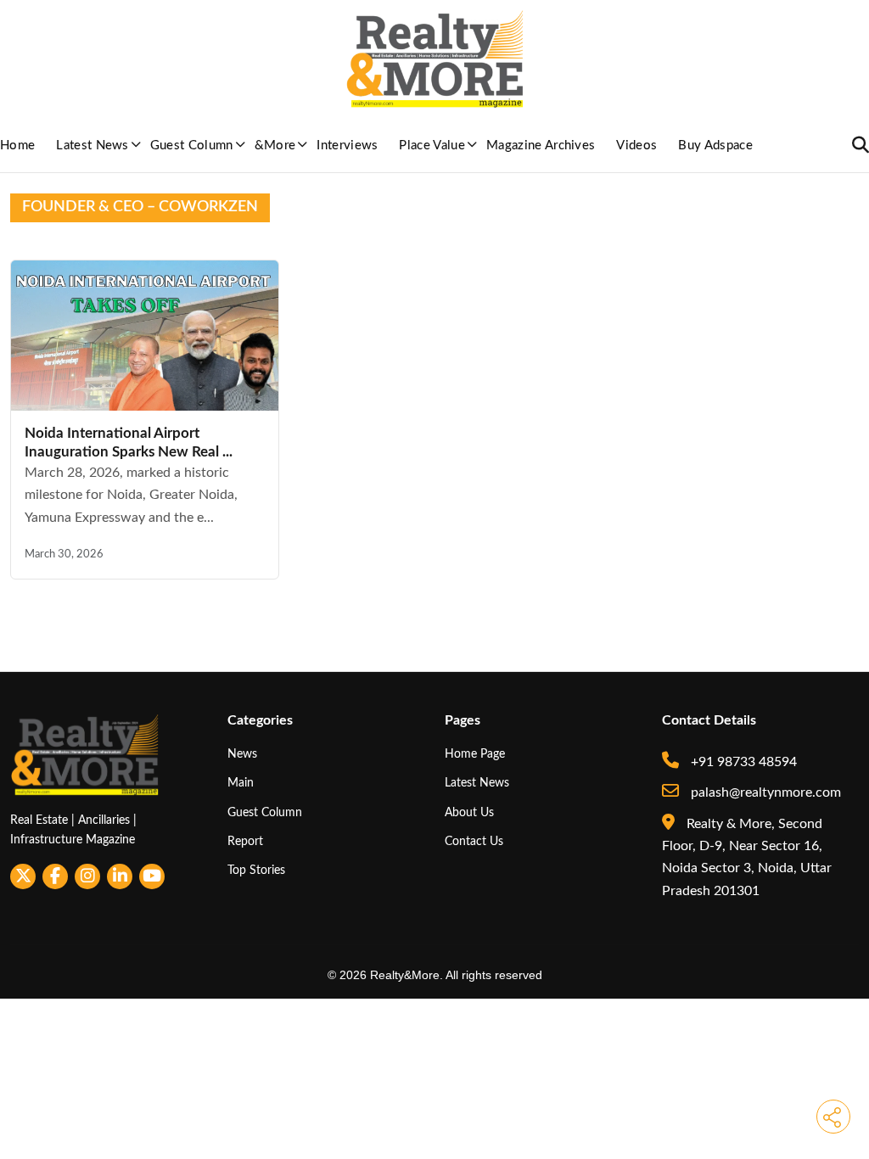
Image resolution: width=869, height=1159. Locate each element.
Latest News (92, 145)
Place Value (432, 145)
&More (275, 145)
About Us (469, 812)
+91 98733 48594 (742, 762)
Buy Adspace (715, 145)
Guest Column (191, 145)
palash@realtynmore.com (764, 792)
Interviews (347, 145)
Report (245, 841)
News (242, 753)
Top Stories (256, 870)
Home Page (475, 753)
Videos (636, 145)
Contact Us (474, 841)
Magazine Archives (540, 145)
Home (17, 145)
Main (240, 782)
